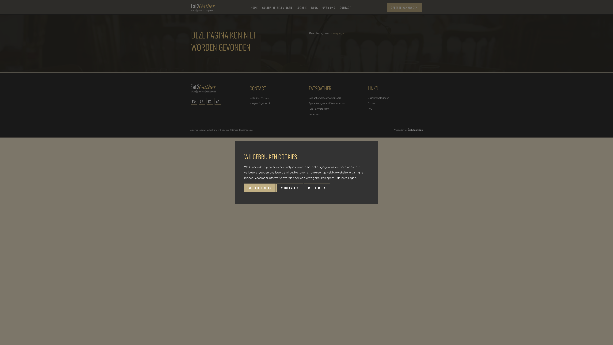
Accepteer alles (260, 188)
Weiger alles (290, 188)
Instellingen (317, 188)
